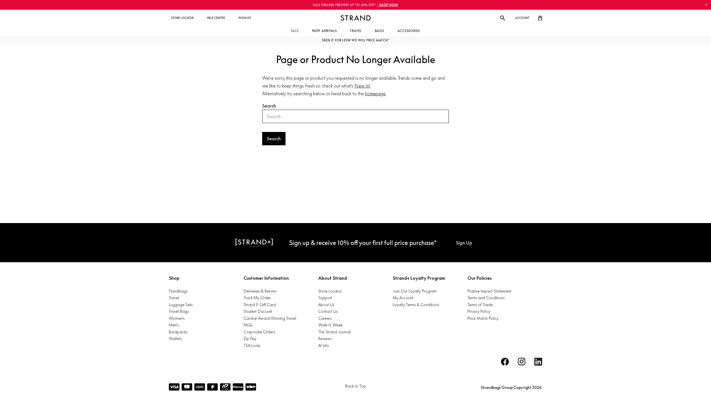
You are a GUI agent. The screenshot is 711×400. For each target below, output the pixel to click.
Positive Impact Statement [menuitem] (489, 291)
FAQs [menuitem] (248, 324)
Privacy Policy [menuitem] (478, 311)
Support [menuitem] (325, 297)
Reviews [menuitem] (325, 338)
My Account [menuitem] (403, 297)
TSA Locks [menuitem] (252, 345)
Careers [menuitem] (325, 318)
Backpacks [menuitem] (178, 331)
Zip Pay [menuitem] (250, 338)
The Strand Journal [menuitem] (334, 331)
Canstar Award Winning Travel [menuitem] (270, 318)
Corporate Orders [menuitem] (259, 331)
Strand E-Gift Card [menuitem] (260, 304)
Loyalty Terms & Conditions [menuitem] (416, 304)
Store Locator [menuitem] (330, 291)
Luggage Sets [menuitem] (180, 304)
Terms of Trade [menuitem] (480, 304)
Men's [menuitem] (174, 324)
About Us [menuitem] (326, 304)
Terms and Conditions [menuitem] (485, 297)
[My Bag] (540, 18)
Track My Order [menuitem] (257, 297)
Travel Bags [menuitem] (179, 311)
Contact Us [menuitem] (327, 311)
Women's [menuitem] (176, 318)
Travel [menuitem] (174, 297)
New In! (362, 86)
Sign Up (464, 243)
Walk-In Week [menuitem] (330, 324)
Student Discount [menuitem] (258, 311)
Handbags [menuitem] (178, 291)
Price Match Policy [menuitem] (483, 318)
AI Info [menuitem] (323, 345)
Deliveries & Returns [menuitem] (260, 291)
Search (269, 106)
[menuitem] (182, 18)
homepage (375, 93)
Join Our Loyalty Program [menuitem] (415, 291)
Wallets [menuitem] (175, 338)
